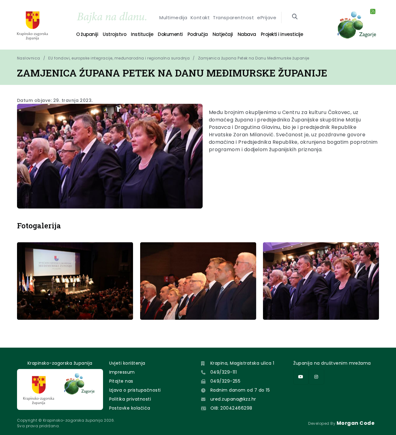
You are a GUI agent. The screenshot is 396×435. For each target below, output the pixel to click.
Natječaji (223, 34)
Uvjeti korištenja (127, 363)
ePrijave (266, 17)
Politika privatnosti (130, 399)
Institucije (142, 34)
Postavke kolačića (129, 408)
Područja (197, 34)
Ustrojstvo (114, 34)
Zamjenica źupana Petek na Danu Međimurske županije (253, 58)
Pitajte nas (121, 381)
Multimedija (173, 17)
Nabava (247, 34)
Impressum (122, 372)
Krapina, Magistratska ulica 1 (242, 363)
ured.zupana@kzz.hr (233, 399)
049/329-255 (225, 381)
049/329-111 (223, 372)
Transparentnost (233, 17)
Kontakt (200, 17)
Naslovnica (28, 58)
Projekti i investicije (282, 34)
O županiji (87, 34)
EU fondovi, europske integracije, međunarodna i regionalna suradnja (119, 58)
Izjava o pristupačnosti (135, 390)
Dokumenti (170, 34)
